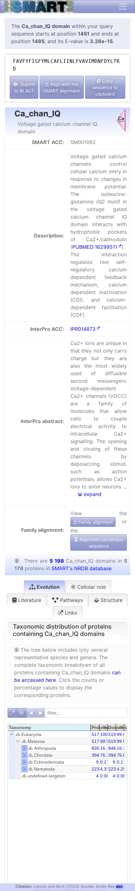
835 (95, 748)
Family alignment (95, 522)
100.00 (107, 734)
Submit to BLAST (24, 87)
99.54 (122, 741)
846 (112, 748)
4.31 (104, 768)
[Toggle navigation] (123, 6)
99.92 (105, 741)
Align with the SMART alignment (61, 87)
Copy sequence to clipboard (105, 87)
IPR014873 (82, 329)
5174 (97, 741)
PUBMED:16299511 (94, 247)
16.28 (122, 748)
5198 (113, 734)
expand (91, 494)
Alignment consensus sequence (100, 543)
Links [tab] (70, 613)
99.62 (122, 734)
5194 (113, 741)
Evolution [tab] (47, 587)
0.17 (104, 762)
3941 (97, 755)
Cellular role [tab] (91, 587)
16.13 (105, 748)
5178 (97, 734)
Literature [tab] (29, 600)
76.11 (105, 755)
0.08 (104, 775)
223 (95, 768)
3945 (113, 755)
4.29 (121, 768)
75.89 (122, 755)
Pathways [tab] (70, 600)
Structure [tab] (110, 600)
